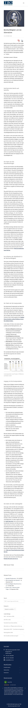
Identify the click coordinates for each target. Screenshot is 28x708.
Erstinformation (7, 667)
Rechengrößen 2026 (8, 632)
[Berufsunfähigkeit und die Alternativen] (14, 18)
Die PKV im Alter (7, 619)
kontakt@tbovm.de (9, 660)
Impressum (6, 672)
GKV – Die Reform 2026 (9, 616)
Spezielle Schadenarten (11, 578)
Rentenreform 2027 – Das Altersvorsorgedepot (14, 629)
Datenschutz (6, 670)
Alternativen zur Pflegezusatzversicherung (13, 626)
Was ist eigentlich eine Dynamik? (13, 580)
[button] (2, 688)
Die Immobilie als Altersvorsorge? (11, 635)
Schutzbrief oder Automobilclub (10, 622)
